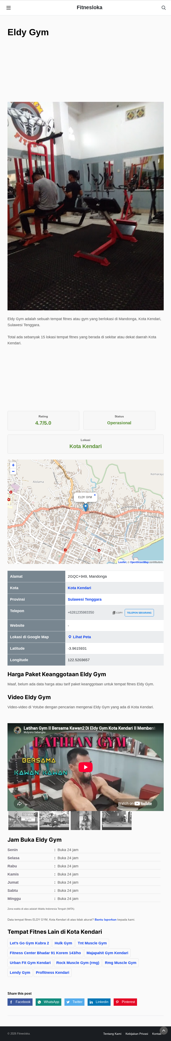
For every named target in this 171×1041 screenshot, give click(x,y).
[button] (85, 507)
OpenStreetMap (139, 562)
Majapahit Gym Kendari (107, 953)
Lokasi (85, 440)
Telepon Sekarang (139, 612)
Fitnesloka (89, 7)
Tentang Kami (112, 1033)
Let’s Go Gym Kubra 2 (29, 943)
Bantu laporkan (106, 919)
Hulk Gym (63, 943)
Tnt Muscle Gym (92, 943)
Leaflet (122, 562)
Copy (119, 612)
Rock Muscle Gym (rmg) (77, 963)
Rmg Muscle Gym (120, 963)
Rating (43, 416)
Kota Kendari (79, 588)
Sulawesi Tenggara (85, 599)
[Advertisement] (86, 72)
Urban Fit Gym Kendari (30, 963)
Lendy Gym (20, 972)
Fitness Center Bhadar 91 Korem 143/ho (45, 953)
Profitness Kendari (52, 972)
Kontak (156, 1033)
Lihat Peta (81, 637)
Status (119, 416)
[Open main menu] (8, 8)
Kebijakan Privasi (137, 1033)
